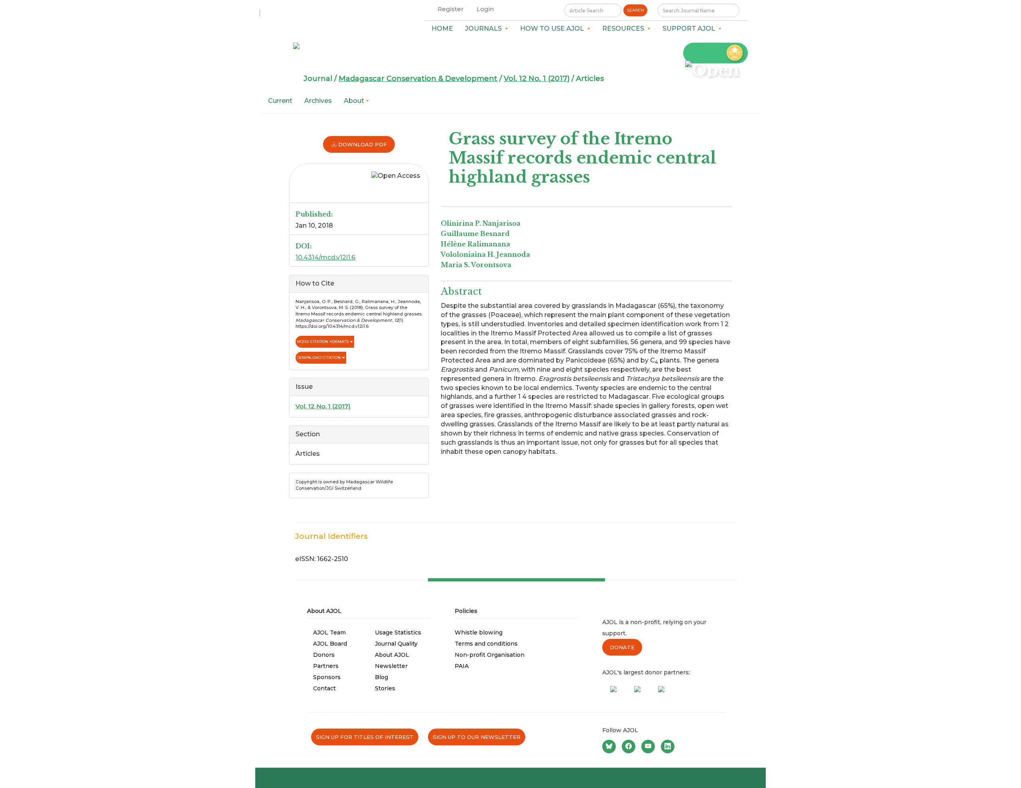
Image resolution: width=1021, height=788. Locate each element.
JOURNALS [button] (485, 28)
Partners (326, 666)
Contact (324, 688)
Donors (324, 654)
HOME (442, 28)
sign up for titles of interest (365, 737)
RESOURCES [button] (624, 28)
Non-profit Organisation (489, 654)
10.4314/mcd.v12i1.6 (325, 257)
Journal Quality (396, 643)
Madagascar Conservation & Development (418, 78)
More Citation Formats (323, 341)
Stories (385, 688)
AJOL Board (330, 643)
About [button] (355, 100)
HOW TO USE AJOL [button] (553, 28)
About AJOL (392, 654)
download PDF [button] (362, 144)
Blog (381, 677)
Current (280, 100)
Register (451, 9)
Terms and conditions (486, 643)
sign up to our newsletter (476, 737)
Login (485, 9)
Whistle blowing (479, 632)
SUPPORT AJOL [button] (690, 28)
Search (635, 10)
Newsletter (391, 666)
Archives (318, 100)
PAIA (462, 666)
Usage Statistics (398, 632)
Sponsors (327, 677)
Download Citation (319, 357)
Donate (622, 647)
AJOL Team (329, 632)
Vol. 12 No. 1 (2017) (537, 78)
